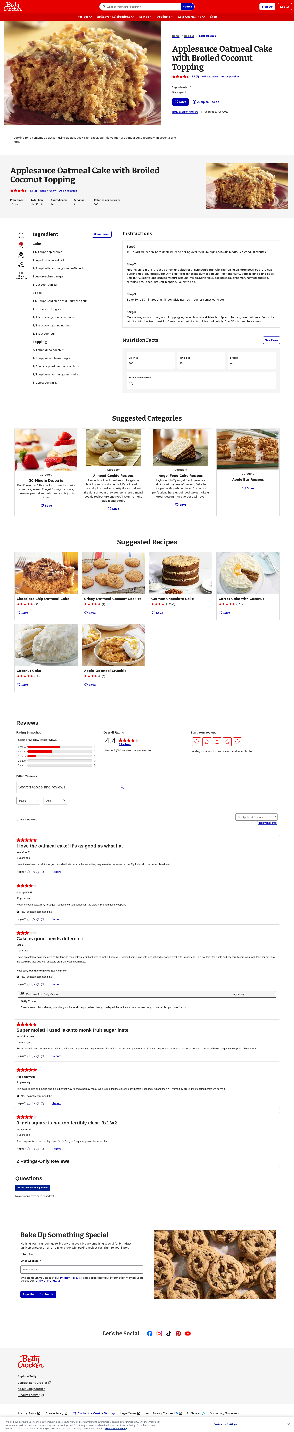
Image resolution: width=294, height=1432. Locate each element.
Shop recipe (101, 234)
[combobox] (143, 7)
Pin (21, 247)
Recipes (189, 35)
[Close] (288, 1424)
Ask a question (230, 76)
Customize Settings (225, 1424)
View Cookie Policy (116, 1428)
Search (187, 6)
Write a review (210, 76)
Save (182, 102)
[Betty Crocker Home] (12, 6)
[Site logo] (32, 1363)
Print (21, 257)
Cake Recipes (207, 35)
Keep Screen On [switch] (21, 277)
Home (175, 35)
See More (271, 340)
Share (21, 266)
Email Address (30, 1260)
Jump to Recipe (208, 102)
